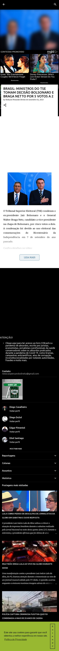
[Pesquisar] (55, 4)
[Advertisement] (29, 140)
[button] (5, 105)
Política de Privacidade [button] (15, 639)
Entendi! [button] (52, 636)
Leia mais (29, 257)
